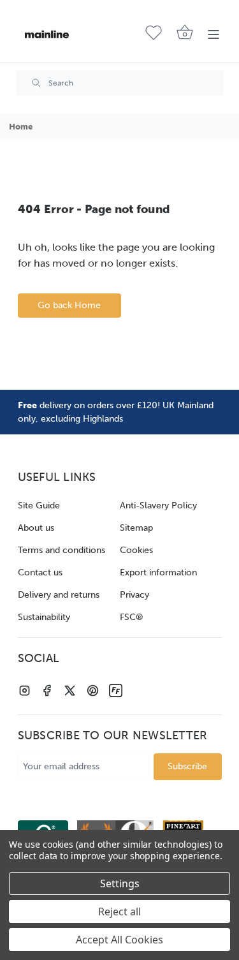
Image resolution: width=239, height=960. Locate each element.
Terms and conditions (61, 550)
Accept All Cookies (119, 940)
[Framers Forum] (115, 690)
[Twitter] (69, 690)
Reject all (119, 912)
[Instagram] (24, 690)
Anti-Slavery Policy (158, 505)
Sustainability (44, 617)
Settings (120, 883)
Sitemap (136, 527)
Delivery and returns (58, 594)
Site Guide (39, 505)
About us (36, 527)
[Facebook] (47, 690)
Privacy (134, 594)
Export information (158, 572)
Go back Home (69, 305)
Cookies (136, 550)
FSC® (131, 617)
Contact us (40, 572)
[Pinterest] (92, 690)
